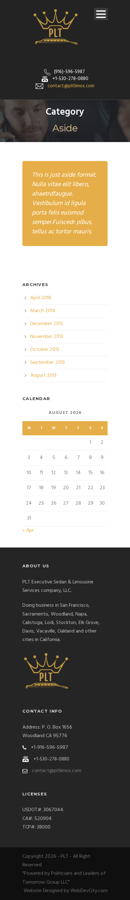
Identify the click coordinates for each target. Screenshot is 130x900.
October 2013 (44, 350)
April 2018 (40, 298)
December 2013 (46, 324)
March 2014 (43, 311)
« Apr (28, 530)
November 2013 (46, 337)
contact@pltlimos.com (71, 86)
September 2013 (47, 362)
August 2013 (43, 375)
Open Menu (101, 14)
